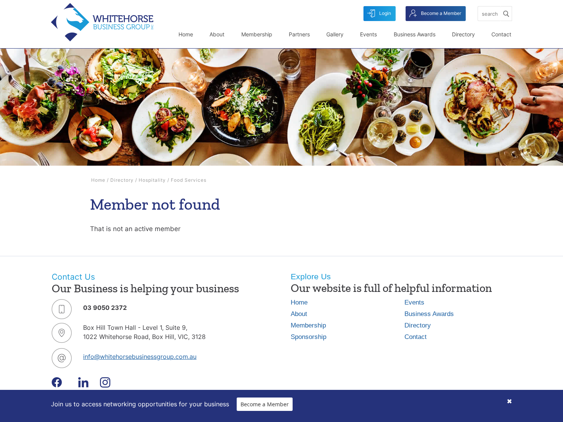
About (216, 34)
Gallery (335, 34)
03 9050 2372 (105, 307)
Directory (463, 34)
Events (368, 34)
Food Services (188, 180)
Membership (256, 34)
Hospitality (152, 180)
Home (185, 34)
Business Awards (414, 34)
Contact (501, 34)
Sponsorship (308, 337)
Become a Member (440, 13)
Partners (299, 34)
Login (384, 13)
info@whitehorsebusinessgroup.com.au (139, 356)
